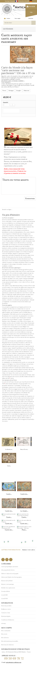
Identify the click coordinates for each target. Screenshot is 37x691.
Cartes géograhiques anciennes (9, 566)
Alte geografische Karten (7, 570)
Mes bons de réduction (7, 644)
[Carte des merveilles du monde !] (24, 520)
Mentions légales (5, 616)
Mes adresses (5, 637)
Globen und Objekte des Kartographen (11, 577)
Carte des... (24, 524)
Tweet (4, 90)
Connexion (30, 18)
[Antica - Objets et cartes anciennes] (14, 10)
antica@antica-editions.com (13, 662)
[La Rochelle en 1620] (9, 440)
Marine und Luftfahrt (7, 580)
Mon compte (6, 628)
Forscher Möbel (5, 591)
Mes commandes (5, 630)
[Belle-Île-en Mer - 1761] (24, 440)
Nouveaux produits (6, 606)
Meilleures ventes (6, 609)
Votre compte (17, 18)
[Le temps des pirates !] (24, 502)
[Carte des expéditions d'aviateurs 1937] (9, 526)
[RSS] (7, 559)
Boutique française (10, 1)
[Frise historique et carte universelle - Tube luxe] (24, 526)
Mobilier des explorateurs (8, 588)
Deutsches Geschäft (24, 1)
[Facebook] (3, 559)
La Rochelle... (9, 449)
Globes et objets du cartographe (9, 573)
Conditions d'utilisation (7, 620)
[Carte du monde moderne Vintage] (9, 502)
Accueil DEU (4, 598)
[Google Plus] (10, 559)
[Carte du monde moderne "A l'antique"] (24, 485)
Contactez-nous (5, 612)
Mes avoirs (4, 634)
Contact (8, 18)
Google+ (18, 90)
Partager (11, 90)
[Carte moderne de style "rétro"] (9, 514)
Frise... (24, 530)
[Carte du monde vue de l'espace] (9, 520)
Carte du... (24, 494)
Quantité (5, 102)
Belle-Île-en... (24, 449)
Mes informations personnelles (9, 641)
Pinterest (26, 90)
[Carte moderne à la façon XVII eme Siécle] (9, 456)
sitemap (3, 623)
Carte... (9, 466)
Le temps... (24, 511)
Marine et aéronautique (7, 584)
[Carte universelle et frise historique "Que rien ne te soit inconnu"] (9, 485)
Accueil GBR (4, 595)
